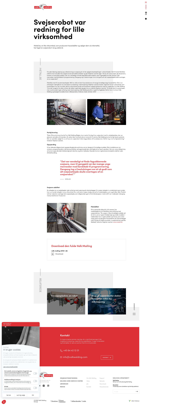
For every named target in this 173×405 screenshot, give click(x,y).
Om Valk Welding (91, 378)
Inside (84, 401)
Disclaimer (54, 401)
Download (59, 254)
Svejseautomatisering (68, 378)
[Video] (156, 19)
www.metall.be (117, 222)
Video (88, 381)
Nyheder (102, 381)
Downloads (103, 384)
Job (87, 384)
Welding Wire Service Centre (71, 381)
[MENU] (146, 2)
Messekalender (104, 387)
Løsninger (64, 384)
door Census (135, 401)
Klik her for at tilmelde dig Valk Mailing (122, 382)
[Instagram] (48, 386)
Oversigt (134, 307)
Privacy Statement (62, 401)
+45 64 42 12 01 (71, 350)
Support (102, 378)
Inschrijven (137, 391)
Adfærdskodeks (76, 401)
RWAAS (62, 387)
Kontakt (106, 357)
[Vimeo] (44, 386)
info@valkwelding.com (75, 356)
